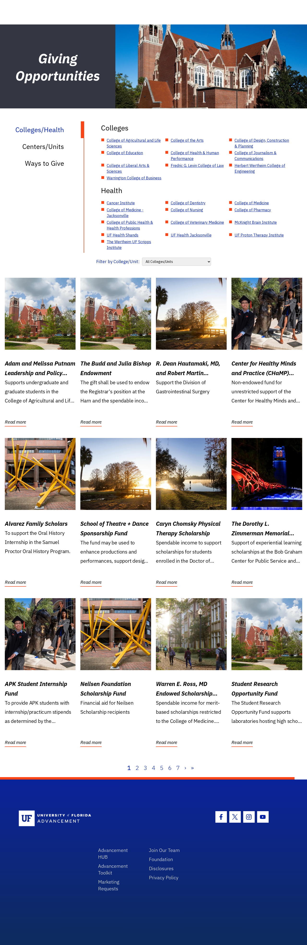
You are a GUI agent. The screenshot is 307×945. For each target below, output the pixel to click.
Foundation (161, 859)
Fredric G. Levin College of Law (197, 165)
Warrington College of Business (134, 178)
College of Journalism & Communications (256, 155)
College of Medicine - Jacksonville (125, 212)
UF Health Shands (122, 235)
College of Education (125, 152)
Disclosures (161, 868)
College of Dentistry (188, 203)
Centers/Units (43, 146)
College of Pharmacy (253, 209)
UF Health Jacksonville (191, 235)
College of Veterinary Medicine (197, 222)
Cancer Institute (121, 203)
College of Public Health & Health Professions (130, 225)
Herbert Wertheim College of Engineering (260, 168)
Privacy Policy (163, 877)
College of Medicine (252, 203)
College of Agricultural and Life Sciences (134, 143)
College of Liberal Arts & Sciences (128, 168)
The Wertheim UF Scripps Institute (129, 244)
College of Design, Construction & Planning (262, 143)
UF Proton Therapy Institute (259, 235)
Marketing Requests (108, 885)
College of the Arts (187, 140)
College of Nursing (187, 209)
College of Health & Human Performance (195, 155)
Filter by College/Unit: (118, 261)
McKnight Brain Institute (256, 222)
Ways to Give (44, 163)
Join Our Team (164, 850)
